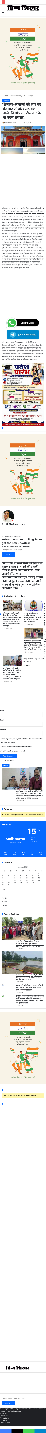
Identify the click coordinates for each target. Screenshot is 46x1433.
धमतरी (3, 1249)
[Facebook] (45, 1425)
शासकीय (4, 1332)
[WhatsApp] (38, 1425)
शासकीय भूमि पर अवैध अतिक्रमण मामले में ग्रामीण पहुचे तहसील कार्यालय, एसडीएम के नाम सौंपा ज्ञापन (30, 943)
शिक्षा (3, 1343)
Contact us (4, 1416)
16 (2, 880)
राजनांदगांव (4, 1191)
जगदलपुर (4, 1197)
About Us (3, 1413)
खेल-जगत (4, 1141)
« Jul (3, 889)
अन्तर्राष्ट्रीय (5, 1126)
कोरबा (3, 1221)
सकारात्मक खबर (6, 1351)
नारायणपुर (4, 1204)
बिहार (3, 1312)
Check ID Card (5, 1423)
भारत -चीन (5, 1154)
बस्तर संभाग (5, 1194)
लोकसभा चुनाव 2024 (8, 1336)
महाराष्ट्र (4, 1319)
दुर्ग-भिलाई (4, 1180)
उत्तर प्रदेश (5, 1130)
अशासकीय (4, 1329)
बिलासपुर (4, 1228)
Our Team (3, 1420)
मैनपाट (3, 1284)
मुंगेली (3, 1232)
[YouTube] (41, 1425)
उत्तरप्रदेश (4, 1168)
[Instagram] (40, 1425)
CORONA (5, 1112)
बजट (3, 1151)
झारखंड (4, 1301)
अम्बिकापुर (6, 100)
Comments (5, 905)
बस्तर (3, 1207)
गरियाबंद (4, 1245)
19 (21, 880)
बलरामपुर (4, 1280)
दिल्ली (3, 1304)
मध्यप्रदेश (4, 1315)
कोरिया (3, 1273)
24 (9, 882)
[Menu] (3, 13)
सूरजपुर (4, 1295)
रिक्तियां (4, 1326)
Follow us (8, 1090)
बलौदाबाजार (5, 1252)
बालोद (3, 1183)
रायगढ (3, 1235)
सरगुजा (4, 1291)
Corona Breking (7, 1115)
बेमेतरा (3, 1187)
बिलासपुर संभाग (6, 1218)
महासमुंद (4, 1256)
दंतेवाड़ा (4, 1200)
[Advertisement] (23, 181)
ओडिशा (4, 1171)
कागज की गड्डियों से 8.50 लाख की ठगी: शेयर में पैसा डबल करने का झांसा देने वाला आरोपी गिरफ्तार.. (30, 987)
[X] (43, 1425)
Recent (4, 902)
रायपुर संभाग (5, 1243)
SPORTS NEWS (7, 1143)
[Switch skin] (43, 13)
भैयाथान (4, 1297)
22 (39, 880)
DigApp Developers (14, 1411)
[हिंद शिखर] (23, 8)
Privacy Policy (4, 1418)
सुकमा (3, 1215)
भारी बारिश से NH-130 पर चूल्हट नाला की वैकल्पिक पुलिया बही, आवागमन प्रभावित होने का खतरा (29, 977)
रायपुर (3, 1260)
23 (3, 882)
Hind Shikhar (33, 1409)
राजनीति (4, 1162)
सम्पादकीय (4, 1354)
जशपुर (3, 1277)
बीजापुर (3, 1211)
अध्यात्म (4, 1123)
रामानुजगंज (4, 1239)
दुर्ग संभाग (4, 1177)
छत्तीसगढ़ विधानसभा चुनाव (8, 1147)
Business (5, 1108)
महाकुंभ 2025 (6, 1158)
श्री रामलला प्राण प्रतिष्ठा (9, 1347)
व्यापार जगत (5, 1340)
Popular (4, 898)
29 (39, 882)
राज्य (3, 1165)
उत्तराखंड (4, 1134)
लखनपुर (4, 1288)
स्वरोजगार (4, 1358)
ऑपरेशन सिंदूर (5, 1137)
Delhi (3, 1119)
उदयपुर (4, 1269)
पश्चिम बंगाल (5, 1308)
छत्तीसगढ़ (4, 1175)
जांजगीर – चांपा (6, 1224)
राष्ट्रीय (4, 1323)
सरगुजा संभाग (5, 1263)
